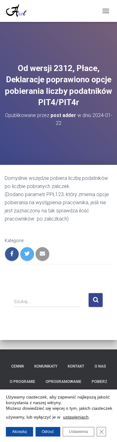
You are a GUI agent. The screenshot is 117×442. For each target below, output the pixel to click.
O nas (100, 366)
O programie (22, 381)
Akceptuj (19, 431)
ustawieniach (76, 416)
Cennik (17, 366)
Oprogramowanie (63, 381)
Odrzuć (48, 431)
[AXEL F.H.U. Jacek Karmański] (19, 11)
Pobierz (99, 381)
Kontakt (76, 366)
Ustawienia (78, 431)
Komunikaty (45, 366)
